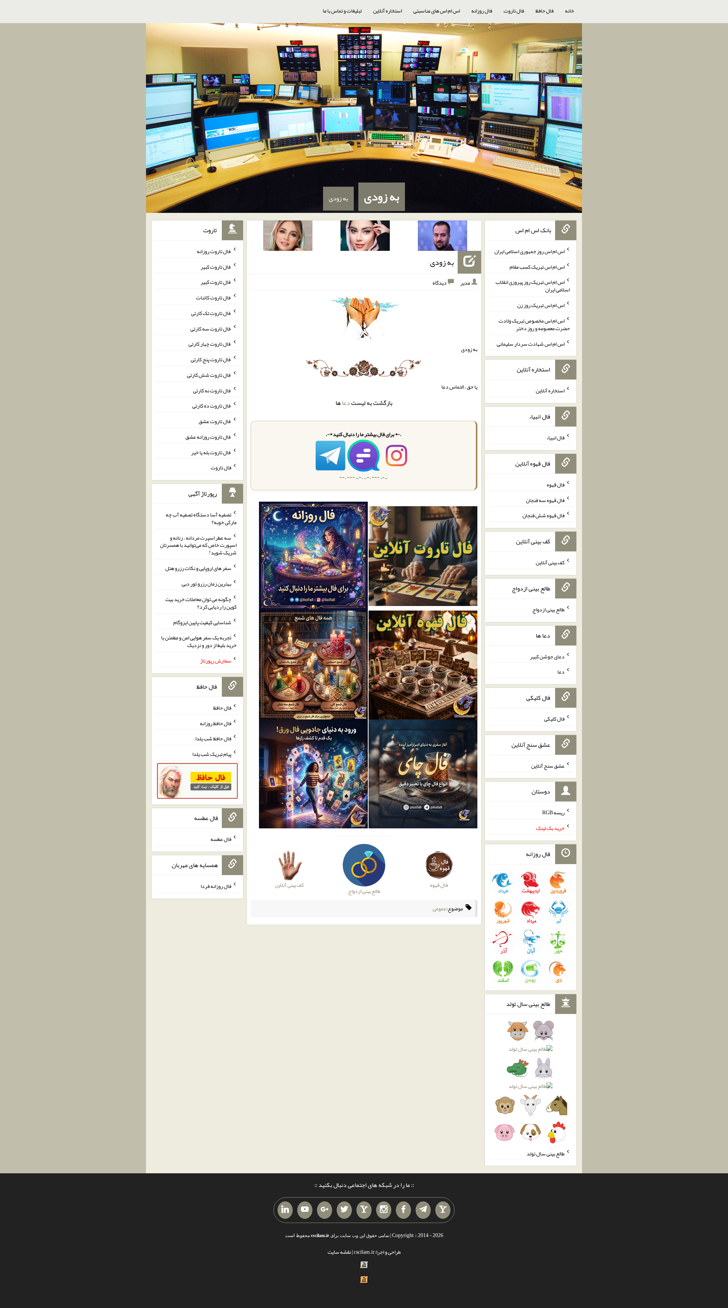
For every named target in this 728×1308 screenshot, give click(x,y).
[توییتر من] (344, 1210)
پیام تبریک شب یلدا (211, 754)
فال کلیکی (554, 718)
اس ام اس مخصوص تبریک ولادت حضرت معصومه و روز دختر (534, 324)
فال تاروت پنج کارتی (211, 359)
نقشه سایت (339, 1252)
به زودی (381, 196)
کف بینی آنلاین (550, 562)
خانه (569, 10)
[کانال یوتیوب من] (304, 1210)
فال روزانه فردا (216, 886)
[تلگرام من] (423, 1210)
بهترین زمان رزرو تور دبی (206, 583)
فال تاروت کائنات (213, 297)
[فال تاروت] (423, 557)
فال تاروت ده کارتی (211, 405)
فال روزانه (481, 10)
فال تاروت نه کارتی (212, 390)
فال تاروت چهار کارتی (209, 343)
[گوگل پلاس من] (324, 1210)
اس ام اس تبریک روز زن (541, 305)
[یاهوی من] (442, 1210)
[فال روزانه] (313, 557)
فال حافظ (544, 10)
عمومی (439, 908)
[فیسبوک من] (403, 1210)
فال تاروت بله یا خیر (211, 452)
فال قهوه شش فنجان (543, 515)
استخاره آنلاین (387, 10)
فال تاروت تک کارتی (211, 313)
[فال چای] (423, 775)
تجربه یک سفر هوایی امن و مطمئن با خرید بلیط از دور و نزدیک (199, 641)
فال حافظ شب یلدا (213, 738)
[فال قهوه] (423, 666)
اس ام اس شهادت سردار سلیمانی (531, 343)
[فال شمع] (313, 666)
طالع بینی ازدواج (548, 609)
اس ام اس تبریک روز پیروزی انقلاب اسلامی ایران (533, 286)
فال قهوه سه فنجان (545, 499)
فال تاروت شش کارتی (209, 375)
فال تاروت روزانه (214, 251)
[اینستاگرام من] (383, 1210)
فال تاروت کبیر (216, 266)
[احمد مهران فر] (442, 237)
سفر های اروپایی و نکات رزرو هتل (198, 568)
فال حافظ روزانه (215, 723)
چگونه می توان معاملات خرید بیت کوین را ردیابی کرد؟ (201, 603)
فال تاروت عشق (215, 421)
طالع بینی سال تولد (546, 1153)
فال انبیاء (555, 437)
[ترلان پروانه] (365, 237)
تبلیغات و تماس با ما (342, 10)
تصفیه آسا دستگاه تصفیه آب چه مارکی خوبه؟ (201, 518)
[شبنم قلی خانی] (287, 237)
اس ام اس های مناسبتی (436, 10)
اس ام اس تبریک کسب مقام (537, 266)
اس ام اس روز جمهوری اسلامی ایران (529, 251)
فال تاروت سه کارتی (210, 328)
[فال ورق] (313, 775)
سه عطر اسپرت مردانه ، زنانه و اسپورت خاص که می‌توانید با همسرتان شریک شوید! (198, 545)
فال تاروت (514, 10)
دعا (346, 403)
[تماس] (364, 1210)
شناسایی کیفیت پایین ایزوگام (202, 622)
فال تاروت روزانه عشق (208, 436)
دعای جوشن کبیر (547, 656)
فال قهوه (556, 484)
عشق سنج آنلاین (548, 765)
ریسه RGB (553, 812)
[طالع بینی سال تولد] (530, 1084)
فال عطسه (220, 839)
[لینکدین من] (285, 1210)
